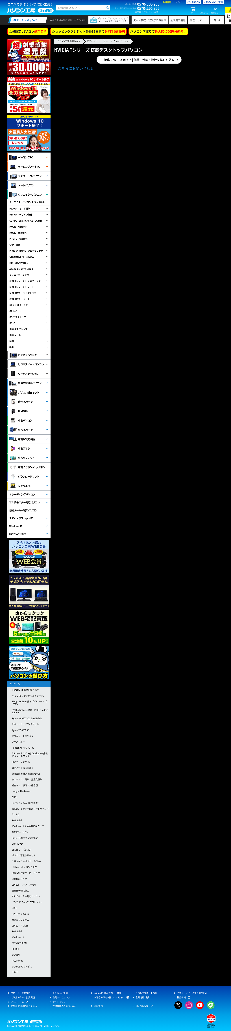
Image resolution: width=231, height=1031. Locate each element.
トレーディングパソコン (22, 494)
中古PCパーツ (25, 429)
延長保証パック (19, 878)
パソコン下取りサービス (24, 855)
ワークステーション (28, 373)
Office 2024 (17, 843)
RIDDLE (15, 949)
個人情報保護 (142, 1006)
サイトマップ (59, 1001)
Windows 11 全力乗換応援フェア (28, 826)
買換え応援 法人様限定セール (26, 773)
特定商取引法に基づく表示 (24, 1006)
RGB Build (17, 820)
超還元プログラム (20, 919)
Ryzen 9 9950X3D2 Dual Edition (27, 718)
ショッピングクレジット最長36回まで (88, 31)
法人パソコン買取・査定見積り (27, 779)
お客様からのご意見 (213, 2)
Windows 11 (15, 526)
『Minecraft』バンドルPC (24, 867)
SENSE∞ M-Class (20, 890)
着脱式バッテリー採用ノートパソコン (30, 808)
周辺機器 (22, 411)
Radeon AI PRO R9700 (23, 747)
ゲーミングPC (25, 157)
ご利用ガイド (193, 2)
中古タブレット (26, 457)
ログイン (179, 2)
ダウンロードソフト (28, 476)
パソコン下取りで (158, 31)
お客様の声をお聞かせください (109, 997)
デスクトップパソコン (30, 176)
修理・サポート (199, 20)
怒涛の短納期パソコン (30, 383)
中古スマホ (24, 448)
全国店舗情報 (178, 20)
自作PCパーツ (25, 401)
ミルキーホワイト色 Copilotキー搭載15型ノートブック (30, 755)
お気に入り (203, 12)
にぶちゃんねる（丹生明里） (26, 803)
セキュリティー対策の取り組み (192, 993)
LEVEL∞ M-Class (20, 914)
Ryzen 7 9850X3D (20, 730)
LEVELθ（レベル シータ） (24, 884)
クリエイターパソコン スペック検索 (27, 202)
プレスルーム (17, 1001)
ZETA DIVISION (19, 943)
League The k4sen (21, 791)
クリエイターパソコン (117, 41)
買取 (217, 20)
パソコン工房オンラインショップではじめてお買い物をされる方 (113, 20)
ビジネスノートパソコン (31, 364)
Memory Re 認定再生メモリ (25, 689)
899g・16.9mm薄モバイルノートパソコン (29, 703)
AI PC (14, 797)
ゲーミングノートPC (29, 166)
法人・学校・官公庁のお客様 (149, 20)
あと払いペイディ (20, 832)
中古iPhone (17, 960)
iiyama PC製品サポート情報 (107, 993)
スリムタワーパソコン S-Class (26, 861)
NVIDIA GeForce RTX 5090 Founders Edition (30, 711)
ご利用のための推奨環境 (23, 997)
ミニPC (15, 814)
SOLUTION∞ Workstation (25, 838)
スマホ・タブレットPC (21, 518)
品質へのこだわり (61, 997)
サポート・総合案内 (20, 993)
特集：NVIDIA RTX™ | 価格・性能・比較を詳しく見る (139, 60)
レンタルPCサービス (22, 966)
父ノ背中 (16, 954)
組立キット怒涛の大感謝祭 (25, 785)
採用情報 (181, 997)
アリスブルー (18, 741)
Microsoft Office (17, 534)
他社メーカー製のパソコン (23, 510)
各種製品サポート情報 (146, 993)
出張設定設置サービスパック (26, 873)
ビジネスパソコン (27, 355)
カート (193, 12)
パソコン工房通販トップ (68, 41)
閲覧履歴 (214, 12)
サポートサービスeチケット (25, 724)
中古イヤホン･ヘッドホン (31, 467)
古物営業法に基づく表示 (64, 1006)
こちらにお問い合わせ (76, 68)
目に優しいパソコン (21, 849)
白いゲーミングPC (21, 762)
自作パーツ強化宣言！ (22, 767)
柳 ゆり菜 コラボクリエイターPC (28, 695)
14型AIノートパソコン (23, 736)
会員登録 (167, 2)
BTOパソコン (93, 41)
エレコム (16, 972)
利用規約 (98, 1006)
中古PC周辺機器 (26, 439)
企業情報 (140, 997)
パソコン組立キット (28, 392)
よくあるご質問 (60, 993)
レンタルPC (24, 486)
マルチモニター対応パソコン (24, 502)
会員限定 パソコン (28, 31)
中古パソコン (25, 420)
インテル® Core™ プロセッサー (27, 902)
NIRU (14, 908)
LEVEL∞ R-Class (20, 925)
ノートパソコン (26, 185)
